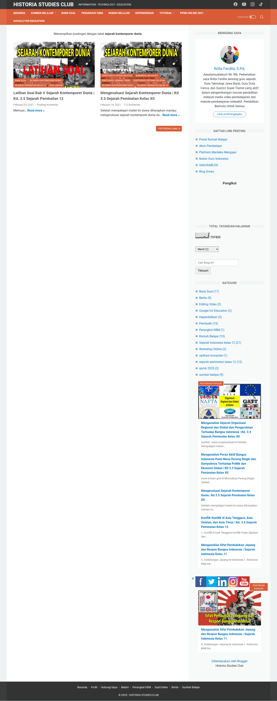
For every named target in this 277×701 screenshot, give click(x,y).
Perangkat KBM (92, 13)
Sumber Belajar (42, 13)
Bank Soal (68, 13)
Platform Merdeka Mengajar (217, 152)
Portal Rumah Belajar (213, 139)
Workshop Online (212, 349)
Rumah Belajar (119, 13)
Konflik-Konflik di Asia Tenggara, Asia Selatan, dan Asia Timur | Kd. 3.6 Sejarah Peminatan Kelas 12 (229, 522)
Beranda (19, 13)
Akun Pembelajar (210, 146)
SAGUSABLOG (208, 165)
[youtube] (244, 4)
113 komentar (132, 104)
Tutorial (165, 13)
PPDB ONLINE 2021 (192, 13)
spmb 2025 (209, 368)
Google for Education (28, 20)
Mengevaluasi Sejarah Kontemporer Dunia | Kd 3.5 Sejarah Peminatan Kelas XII (228, 495)
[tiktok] (261, 4)
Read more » (35, 110)
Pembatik (208, 323)
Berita (205, 298)
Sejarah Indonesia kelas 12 (220, 342)
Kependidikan (144, 13)
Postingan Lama (168, 128)
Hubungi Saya (109, 687)
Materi (125, 687)
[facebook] (235, 4)
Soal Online (161, 687)
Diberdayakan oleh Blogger (229, 661)
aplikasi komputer (213, 355)
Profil (94, 687)
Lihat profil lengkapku (229, 114)
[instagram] (252, 4)
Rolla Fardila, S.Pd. (229, 68)
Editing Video (210, 304)
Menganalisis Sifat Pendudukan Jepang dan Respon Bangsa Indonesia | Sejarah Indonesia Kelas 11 (228, 549)
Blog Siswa (206, 171)
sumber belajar (211, 374)
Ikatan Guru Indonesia (213, 158)
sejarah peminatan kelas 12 (220, 362)
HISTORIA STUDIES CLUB (43, 4)
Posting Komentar (47, 104)
